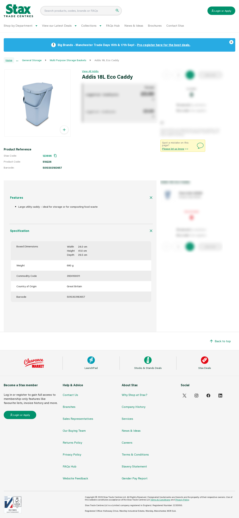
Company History (133, 407)
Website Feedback (75, 478)
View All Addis (90, 71)
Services (127, 419)
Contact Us (70, 395)
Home (9, 60)
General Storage (32, 60)
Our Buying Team (74, 430)
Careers (127, 442)
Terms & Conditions (135, 454)
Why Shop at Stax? (134, 395)
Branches (69, 407)
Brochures (155, 25)
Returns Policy (72, 442)
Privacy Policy (72, 454)
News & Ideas (133, 25)
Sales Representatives (78, 419)
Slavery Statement (134, 466)
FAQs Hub (113, 25)
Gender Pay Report (135, 478)
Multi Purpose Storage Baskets (68, 60)
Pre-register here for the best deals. (163, 45)
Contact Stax (175, 25)
